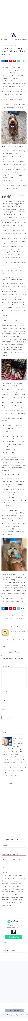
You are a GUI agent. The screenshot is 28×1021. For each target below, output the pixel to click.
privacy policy (10, 902)
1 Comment (15, 45)
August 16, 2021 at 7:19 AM (17, 631)
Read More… (14, 775)
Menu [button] (15, 29)
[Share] (3, 61)
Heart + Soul (24, 1014)
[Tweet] (6, 61)
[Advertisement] (14, 14)
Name (4, 692)
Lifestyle (4, 54)
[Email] (18, 61)
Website (4, 709)
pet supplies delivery (15, 252)
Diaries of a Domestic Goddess (14, 36)
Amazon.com (17, 900)
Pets (8, 54)
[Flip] (14, 61)
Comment (5, 666)
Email (4, 700)
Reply (3, 647)
